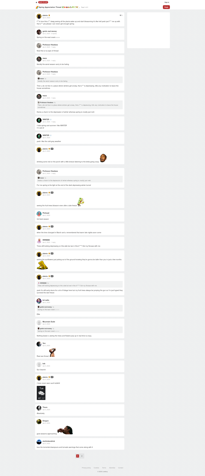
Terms (104, 468)
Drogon (46, 421)
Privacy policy (86, 468)
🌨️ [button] (51, 119)
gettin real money (50, 31)
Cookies (96, 468)
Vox (44, 343)
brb (44, 363)
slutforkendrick (49, 441)
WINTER (46, 119)
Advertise (112, 468)
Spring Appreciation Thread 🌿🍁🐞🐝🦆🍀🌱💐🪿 (59, 7)
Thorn (45, 407)
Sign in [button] (167, 2)
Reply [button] (166, 7)
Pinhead (46, 213)
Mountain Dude (49, 321)
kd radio (46, 300)
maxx (45, 58)
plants (45, 15)
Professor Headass (50, 44)
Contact (120, 468)
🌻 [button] (49, 15)
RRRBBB (46, 240)
